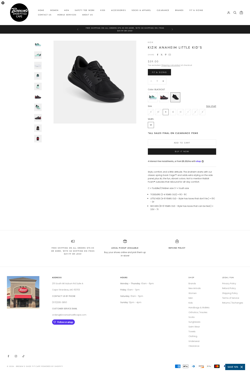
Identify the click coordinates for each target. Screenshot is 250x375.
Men (66, 10)
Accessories (118, 10)
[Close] (241, 367)
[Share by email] (170, 55)
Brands (179, 10)
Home (41, 10)
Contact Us (45, 14)
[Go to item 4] (38, 76)
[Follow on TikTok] (23, 356)
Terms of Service (230, 298)
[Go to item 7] (38, 107)
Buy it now (182, 151)
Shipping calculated (170, 65)
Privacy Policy (229, 283)
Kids (102, 10)
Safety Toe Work (85, 10)
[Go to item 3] (38, 65)
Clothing (193, 336)
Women (54, 10)
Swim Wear (194, 326)
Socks (192, 317)
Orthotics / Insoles (198, 312)
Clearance (163, 10)
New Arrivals (195, 288)
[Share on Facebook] (157, 55)
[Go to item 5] (38, 86)
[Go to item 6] (38, 97)
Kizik (150, 42)
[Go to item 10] (38, 139)
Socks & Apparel (141, 10)
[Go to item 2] (38, 55)
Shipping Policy (230, 293)
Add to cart (182, 142)
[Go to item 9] (38, 128)
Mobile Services (66, 14)
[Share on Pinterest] (165, 55)
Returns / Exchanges (232, 302)
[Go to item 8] (38, 118)
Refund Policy (229, 288)
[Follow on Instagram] (15, 356)
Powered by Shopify (52, 366)
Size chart (211, 106)
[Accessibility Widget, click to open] (2, 2)
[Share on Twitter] (161, 55)
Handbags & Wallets (199, 307)
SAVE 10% (233, 367)
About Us (87, 14)
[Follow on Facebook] (8, 356)
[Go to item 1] (38, 45)
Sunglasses (194, 321)
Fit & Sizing (196, 10)
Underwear (194, 341)
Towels (192, 331)
